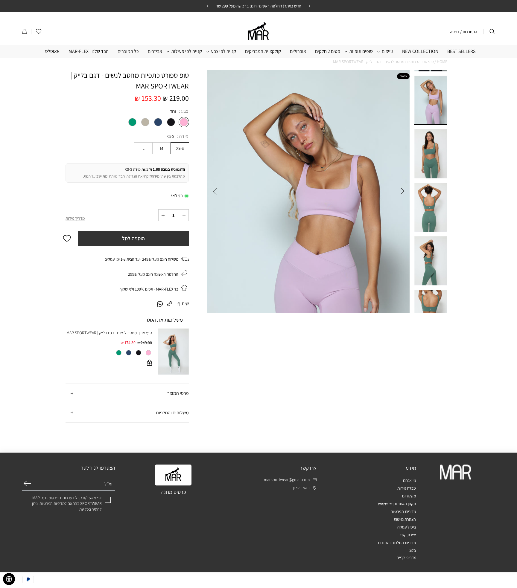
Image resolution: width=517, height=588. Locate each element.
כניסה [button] (454, 31)
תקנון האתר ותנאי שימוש (397, 503)
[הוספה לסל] (149, 363)
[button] (24, 31)
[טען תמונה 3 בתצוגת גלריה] (430, 207)
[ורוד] (182, 123)
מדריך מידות (75, 218)
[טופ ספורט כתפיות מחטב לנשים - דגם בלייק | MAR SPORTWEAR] (308, 191)
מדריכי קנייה (406, 557)
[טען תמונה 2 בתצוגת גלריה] (430, 153)
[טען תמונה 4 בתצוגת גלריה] (430, 260)
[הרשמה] (27, 483)
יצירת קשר (407, 534)
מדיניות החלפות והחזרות (397, 542)
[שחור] (169, 123)
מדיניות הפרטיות (403, 511)
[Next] (207, 5)
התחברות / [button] (468, 31)
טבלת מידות (406, 488)
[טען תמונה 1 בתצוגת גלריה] (430, 100)
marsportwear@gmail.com (287, 479)
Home (442, 61)
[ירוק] (130, 123)
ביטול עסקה (406, 527)
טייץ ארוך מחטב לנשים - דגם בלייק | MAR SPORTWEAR (109, 332)
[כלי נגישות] (9, 579)
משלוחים (409, 496)
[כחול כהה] (156, 123)
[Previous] (309, 5)
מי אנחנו (409, 480)
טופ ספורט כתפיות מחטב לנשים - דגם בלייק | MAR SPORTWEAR (383, 61)
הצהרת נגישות (405, 519)
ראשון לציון (301, 487)
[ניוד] (143, 123)
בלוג (412, 550)
